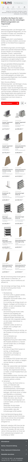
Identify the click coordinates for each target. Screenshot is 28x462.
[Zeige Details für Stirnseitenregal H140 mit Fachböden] (20, 184)
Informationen (5, 441)
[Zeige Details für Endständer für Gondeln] (7, 184)
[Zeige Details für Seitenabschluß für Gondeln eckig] (20, 137)
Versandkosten (19, 458)
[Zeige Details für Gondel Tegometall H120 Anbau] (7, 113)
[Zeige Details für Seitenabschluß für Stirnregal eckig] (20, 232)
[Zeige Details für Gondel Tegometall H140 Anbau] (7, 137)
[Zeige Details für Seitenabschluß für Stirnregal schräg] (7, 256)
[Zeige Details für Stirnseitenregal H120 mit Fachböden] (20, 208)
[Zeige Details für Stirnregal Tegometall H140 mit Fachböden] (7, 232)
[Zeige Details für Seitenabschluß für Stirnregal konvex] (20, 256)
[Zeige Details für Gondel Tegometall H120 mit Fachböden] (20, 113)
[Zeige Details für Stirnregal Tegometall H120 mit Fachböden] (7, 208)
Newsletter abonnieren (7, 454)
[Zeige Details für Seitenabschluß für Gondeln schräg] (7, 161)
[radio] (22, 103)
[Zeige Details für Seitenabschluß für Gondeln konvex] (20, 161)
